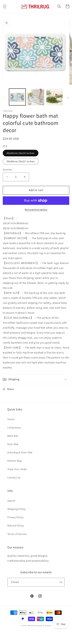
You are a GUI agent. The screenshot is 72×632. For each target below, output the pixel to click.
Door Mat (12, 444)
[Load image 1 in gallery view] (17, 97)
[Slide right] (68, 98)
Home (10, 419)
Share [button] (10, 389)
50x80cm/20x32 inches (21, 161)
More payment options (36, 209)
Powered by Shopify (43, 625)
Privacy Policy (15, 517)
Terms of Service (17, 534)
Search (11, 500)
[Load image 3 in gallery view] (54, 97)
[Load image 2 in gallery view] (36, 97)
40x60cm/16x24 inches (21, 153)
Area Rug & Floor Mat (19, 452)
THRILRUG (31, 625)
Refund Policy (15, 525)
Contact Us (13, 477)
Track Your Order (17, 469)
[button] (5, 6)
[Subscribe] (60, 582)
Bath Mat (12, 435)
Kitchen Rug (14, 460)
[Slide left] (4, 98)
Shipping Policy (16, 509)
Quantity (7, 169)
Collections (14, 427)
